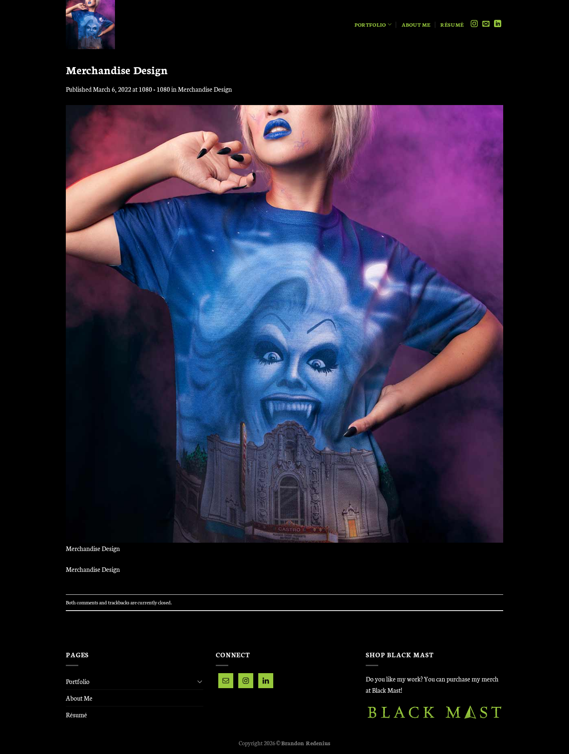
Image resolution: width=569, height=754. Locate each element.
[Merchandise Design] (284, 322)
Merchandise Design (205, 89)
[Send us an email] (485, 24)
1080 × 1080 (154, 89)
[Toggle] (200, 681)
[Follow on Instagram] (474, 24)
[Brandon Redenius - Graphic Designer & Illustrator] (118, 24)
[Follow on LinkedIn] (497, 24)
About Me (416, 24)
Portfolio (370, 24)
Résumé (452, 24)
